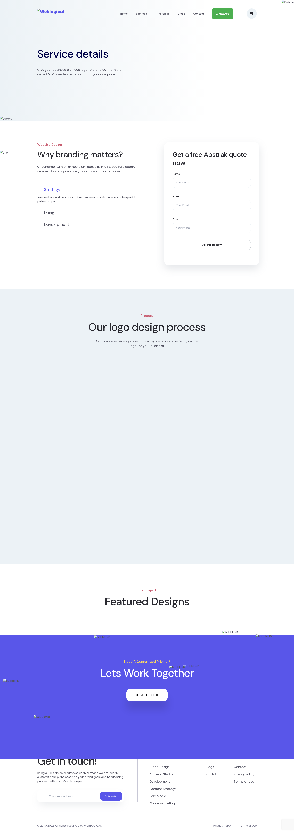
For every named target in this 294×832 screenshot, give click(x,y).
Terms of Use (244, 781)
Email (176, 196)
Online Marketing (162, 803)
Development (160, 781)
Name (176, 174)
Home (124, 13)
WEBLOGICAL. (93, 826)
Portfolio (164, 13)
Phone (176, 219)
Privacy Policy (244, 774)
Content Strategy (163, 789)
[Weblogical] (50, 11)
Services (141, 13)
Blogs (181, 13)
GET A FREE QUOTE (147, 695)
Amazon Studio (161, 774)
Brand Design (160, 767)
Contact (198, 13)
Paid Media (158, 796)
